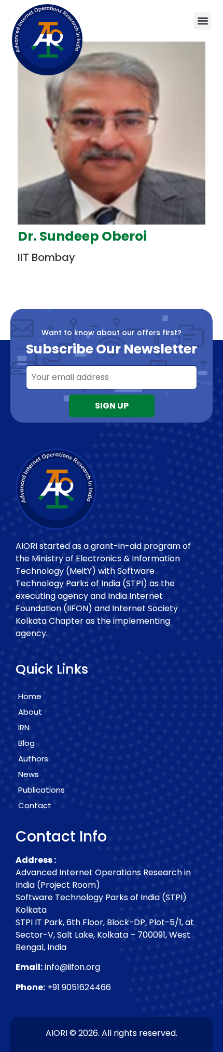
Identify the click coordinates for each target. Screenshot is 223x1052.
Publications (41, 789)
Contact (34, 805)
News (28, 774)
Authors (33, 758)
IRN (24, 727)
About (30, 711)
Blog (26, 743)
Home (29, 696)
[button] (202, 21)
